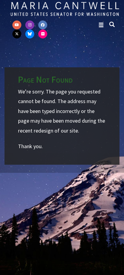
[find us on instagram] (29, 24)
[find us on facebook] (42, 24)
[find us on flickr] (42, 33)
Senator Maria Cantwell (64, 8)
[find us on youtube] (16, 24)
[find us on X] (16, 33)
